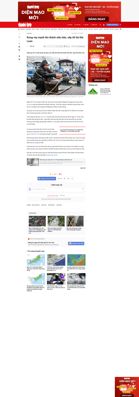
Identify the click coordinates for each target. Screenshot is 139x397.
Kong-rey (29, 104)
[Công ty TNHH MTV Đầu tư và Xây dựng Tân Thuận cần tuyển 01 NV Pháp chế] (93, 91)
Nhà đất (101, 29)
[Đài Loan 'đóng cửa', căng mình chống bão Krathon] (75, 221)
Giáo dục (96, 29)
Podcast (70, 24)
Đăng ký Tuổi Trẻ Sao (112, 24)
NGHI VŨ (32, 46)
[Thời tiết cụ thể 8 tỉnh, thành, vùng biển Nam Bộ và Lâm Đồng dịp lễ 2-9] (56, 260)
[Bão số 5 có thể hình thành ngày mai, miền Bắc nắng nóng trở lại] (36, 260)
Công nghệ (60, 29)
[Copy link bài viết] (68, 178)
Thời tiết (29, 33)
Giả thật (111, 29)
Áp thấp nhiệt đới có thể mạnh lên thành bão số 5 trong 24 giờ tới (76, 268)
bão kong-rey (35, 205)
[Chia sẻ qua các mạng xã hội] (72, 178)
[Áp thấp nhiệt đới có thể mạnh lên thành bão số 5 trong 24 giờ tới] (76, 260)
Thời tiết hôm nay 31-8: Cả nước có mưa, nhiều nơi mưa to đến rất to (56, 287)
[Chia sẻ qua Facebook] (64, 178)
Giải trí (85, 29)
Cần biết (86, 24)
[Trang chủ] (18, 29)
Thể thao (90, 29)
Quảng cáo (94, 24)
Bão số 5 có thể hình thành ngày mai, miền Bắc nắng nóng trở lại (35, 268)
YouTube (78, 24)
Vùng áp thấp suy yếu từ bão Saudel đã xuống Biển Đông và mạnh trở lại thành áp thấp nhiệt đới (35, 288)
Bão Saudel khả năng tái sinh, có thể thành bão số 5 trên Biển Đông (76, 287)
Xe (64, 29)
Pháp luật (47, 29)
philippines (51, 205)
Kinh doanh (54, 29)
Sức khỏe (106, 29)
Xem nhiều (28, 29)
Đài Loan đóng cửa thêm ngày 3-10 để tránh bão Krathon (55, 229)
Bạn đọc (117, 29)
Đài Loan (43, 117)
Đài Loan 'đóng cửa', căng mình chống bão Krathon (74, 229)
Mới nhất (22, 29)
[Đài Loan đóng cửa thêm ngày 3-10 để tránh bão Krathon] (56, 221)
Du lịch (68, 29)
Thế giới (42, 29)
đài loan (44, 205)
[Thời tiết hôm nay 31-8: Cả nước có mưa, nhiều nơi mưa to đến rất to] (56, 279)
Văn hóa (81, 29)
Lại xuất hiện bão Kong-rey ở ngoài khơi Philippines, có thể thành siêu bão (71, 130)
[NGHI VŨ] (28, 46)
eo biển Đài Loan (34, 134)
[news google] (78, 46)
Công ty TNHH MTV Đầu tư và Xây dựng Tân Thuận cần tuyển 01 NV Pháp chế (105, 90)
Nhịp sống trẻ (74, 29)
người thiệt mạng (52, 155)
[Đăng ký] (76, 243)
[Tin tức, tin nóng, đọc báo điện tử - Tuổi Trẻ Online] (25, 24)
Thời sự (37, 29)
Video (33, 29)
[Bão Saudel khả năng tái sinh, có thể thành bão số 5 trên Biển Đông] (76, 279)
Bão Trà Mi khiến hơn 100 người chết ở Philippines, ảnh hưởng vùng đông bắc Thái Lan (37, 230)
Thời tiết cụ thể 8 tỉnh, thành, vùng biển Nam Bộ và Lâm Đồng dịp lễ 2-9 (55, 268)
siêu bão (59, 205)
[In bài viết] (19, 59)
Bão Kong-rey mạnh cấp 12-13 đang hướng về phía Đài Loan (56, 159)
